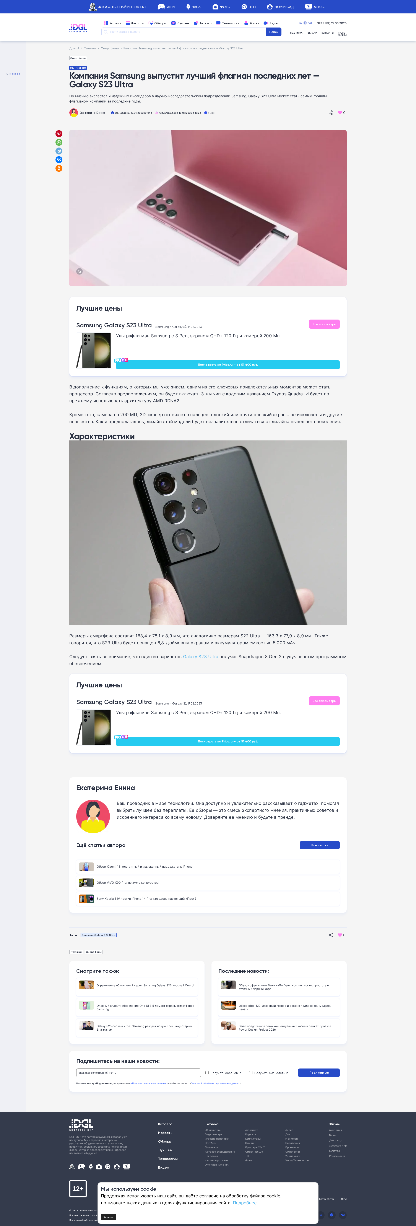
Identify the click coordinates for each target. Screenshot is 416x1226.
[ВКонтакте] (58, 159)
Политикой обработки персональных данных (215, 1083)
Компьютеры (253, 1138)
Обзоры (160, 23)
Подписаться (319, 1073)
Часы (196, 7)
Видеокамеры (214, 1134)
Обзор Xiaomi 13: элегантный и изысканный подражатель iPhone (144, 866)
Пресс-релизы (342, 34)
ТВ (247, 1156)
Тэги (344, 1198)
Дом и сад (335, 1140)
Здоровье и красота (336, 1145)
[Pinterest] (58, 133)
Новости (137, 23)
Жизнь (254, 23)
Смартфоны (78, 58)
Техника (205, 23)
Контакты (328, 33)
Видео (274, 23)
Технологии (230, 23)
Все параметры (324, 324)
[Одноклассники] (59, 168)
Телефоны (211, 1156)
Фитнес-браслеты (216, 1160)
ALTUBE (319, 7)
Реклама (312, 33)
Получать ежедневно (226, 1073)
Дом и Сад (284, 7)
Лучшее (183, 23)
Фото (225, 7)
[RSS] (300, 23)
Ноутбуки (210, 1143)
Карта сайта (326, 1198)
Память (249, 1143)
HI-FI (252, 7)
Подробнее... (247, 1203)
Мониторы (291, 1138)
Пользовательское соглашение (86, 1215)
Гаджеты (250, 1134)
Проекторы (292, 1147)
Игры (171, 7)
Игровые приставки (217, 1138)
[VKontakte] (310, 23)
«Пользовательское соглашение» (149, 1083)
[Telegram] (305, 23)
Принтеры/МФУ (255, 1147)
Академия (335, 1130)
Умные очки (292, 1156)
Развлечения (336, 1156)
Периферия (292, 1143)
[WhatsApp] (58, 142)
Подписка (296, 33)
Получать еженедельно (271, 1073)
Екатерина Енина (92, 112)
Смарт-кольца (254, 1151)
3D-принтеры (213, 1130)
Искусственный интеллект (122, 7)
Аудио (289, 1130)
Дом (288, 1134)
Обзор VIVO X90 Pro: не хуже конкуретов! (128, 882)
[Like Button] (340, 112)
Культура (334, 1150)
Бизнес (333, 1135)
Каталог (116, 23)
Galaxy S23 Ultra (200, 656)
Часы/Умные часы (297, 1160)
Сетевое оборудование (220, 1151)
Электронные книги (217, 1164)
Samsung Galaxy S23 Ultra (114, 325)
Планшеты (211, 1147)
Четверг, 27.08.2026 (332, 23)
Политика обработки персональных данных (93, 1220)
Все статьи (319, 845)
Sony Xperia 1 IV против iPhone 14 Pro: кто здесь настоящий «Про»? (146, 898)
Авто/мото (251, 1130)
